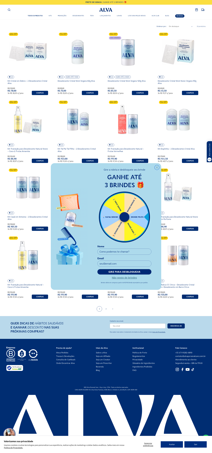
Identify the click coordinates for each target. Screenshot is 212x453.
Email (100, 258)
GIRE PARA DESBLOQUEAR (124, 271)
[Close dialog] (156, 167)
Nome (100, 246)
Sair (195, 444)
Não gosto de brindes (124, 277)
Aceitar (172, 444)
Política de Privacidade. (13, 447)
